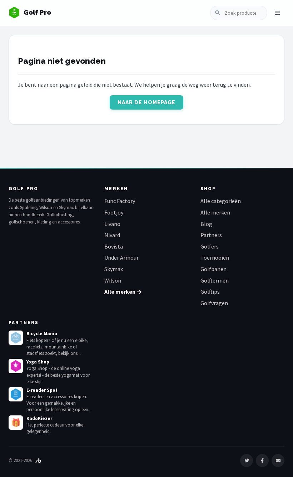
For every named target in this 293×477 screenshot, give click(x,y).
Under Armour (121, 257)
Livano (112, 223)
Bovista (113, 246)
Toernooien (214, 257)
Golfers (209, 246)
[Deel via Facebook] (262, 460)
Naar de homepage (147, 102)
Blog (206, 223)
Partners (211, 234)
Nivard (112, 234)
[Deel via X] (246, 460)
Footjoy (113, 212)
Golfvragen (214, 303)
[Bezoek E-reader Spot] (16, 394)
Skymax (113, 269)
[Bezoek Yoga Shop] (16, 366)
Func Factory (119, 200)
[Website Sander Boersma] (38, 460)
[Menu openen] (277, 13)
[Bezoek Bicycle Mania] (16, 338)
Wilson (112, 280)
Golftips (210, 291)
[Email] (278, 460)
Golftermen (214, 280)
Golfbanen (213, 269)
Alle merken (215, 212)
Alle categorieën (220, 200)
